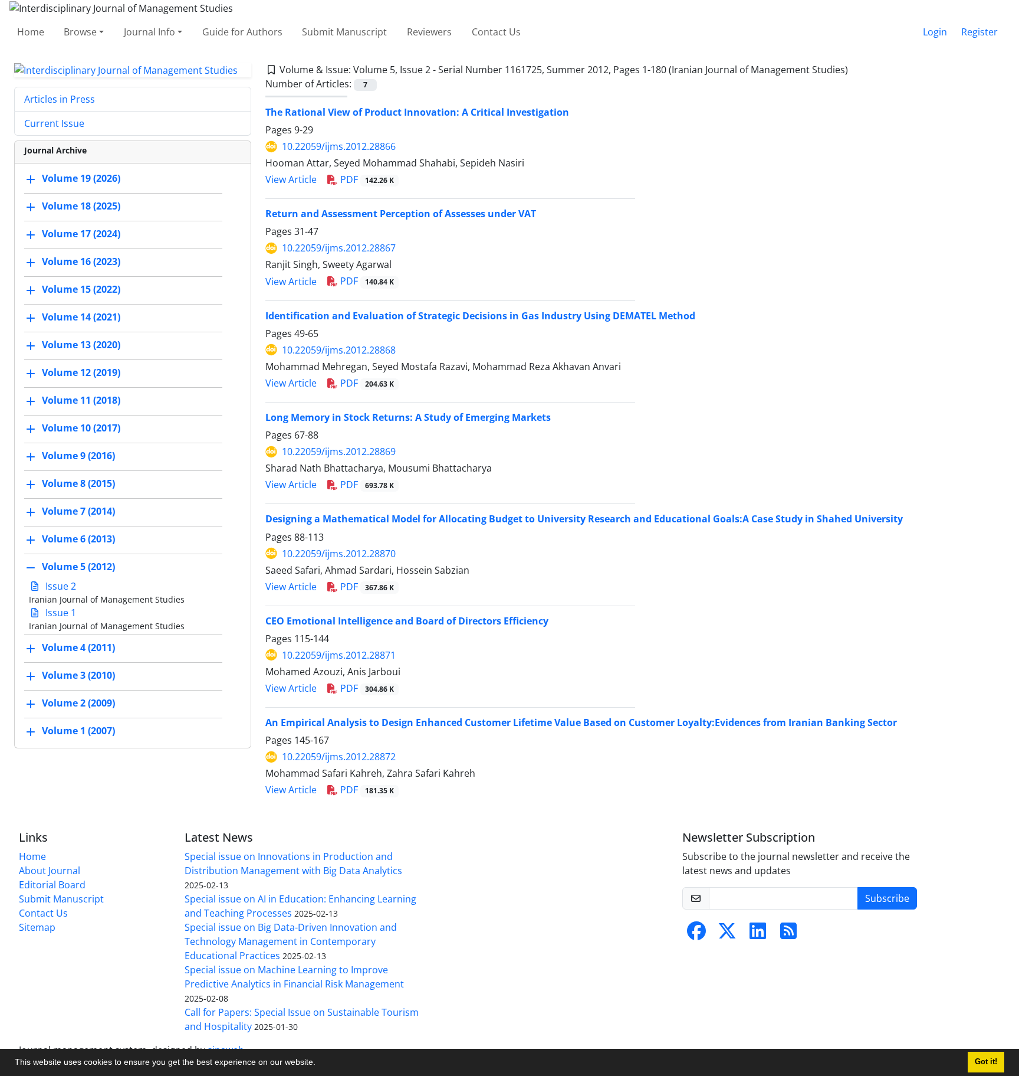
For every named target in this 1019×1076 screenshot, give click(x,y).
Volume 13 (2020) (81, 345)
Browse (80, 31)
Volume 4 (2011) (78, 648)
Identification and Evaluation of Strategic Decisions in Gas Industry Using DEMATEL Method (480, 315)
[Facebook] (696, 934)
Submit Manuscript (344, 31)
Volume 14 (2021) (81, 317)
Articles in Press (59, 99)
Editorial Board (52, 884)
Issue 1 (59, 612)
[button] (319, 1063)
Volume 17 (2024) (81, 234)
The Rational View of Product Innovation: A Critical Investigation (417, 112)
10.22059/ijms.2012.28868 (339, 350)
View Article (291, 179)
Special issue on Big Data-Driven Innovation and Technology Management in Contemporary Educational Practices (291, 941)
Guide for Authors (242, 31)
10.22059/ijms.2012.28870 (339, 553)
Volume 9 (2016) (78, 456)
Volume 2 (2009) (78, 703)
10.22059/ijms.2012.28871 (339, 655)
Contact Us (496, 31)
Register (979, 31)
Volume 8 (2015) (78, 484)
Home (30, 31)
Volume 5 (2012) (78, 567)
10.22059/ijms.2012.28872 (339, 756)
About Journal (49, 870)
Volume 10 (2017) (81, 428)
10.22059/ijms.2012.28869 (339, 451)
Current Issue (54, 123)
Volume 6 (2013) (78, 539)
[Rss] (788, 934)
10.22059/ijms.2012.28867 (339, 247)
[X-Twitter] (727, 934)
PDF (366, 179)
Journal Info (149, 31)
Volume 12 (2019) (81, 373)
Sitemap (37, 927)
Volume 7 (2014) (78, 511)
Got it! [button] (986, 1062)
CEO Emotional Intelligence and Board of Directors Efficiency (406, 620)
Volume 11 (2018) (81, 400)
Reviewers (429, 31)
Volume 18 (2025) (81, 206)
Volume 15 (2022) (81, 289)
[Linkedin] (758, 934)
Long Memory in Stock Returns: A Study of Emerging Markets (408, 417)
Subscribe (887, 898)
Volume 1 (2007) (78, 731)
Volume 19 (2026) (81, 178)
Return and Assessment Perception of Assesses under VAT (400, 213)
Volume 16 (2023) (81, 262)
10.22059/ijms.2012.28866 (339, 146)
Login (935, 31)
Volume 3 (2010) (78, 675)
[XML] (857, 69)
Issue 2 (59, 586)
